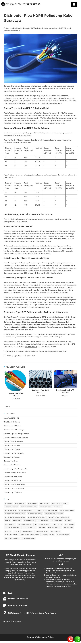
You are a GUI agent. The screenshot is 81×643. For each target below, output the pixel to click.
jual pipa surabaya (30, 527)
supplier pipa (55, 531)
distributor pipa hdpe (26, 510)
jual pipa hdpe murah (24, 524)
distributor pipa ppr (67, 510)
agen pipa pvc (44, 503)
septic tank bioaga (42, 531)
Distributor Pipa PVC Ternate (13, 492)
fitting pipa (17, 520)
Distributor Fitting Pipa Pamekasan (14, 484)
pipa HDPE (8, 101)
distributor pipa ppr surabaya (15, 513)
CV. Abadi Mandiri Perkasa (13, 317)
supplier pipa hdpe (11, 534)
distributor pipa (10, 510)
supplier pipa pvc (63, 534)
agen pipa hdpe (20, 503)
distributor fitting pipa (29, 506)
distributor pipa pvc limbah (54, 513)
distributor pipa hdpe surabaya (47, 510)
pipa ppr (8, 531)
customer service (31, 346)
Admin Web (31, 356)
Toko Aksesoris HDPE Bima (12, 426)
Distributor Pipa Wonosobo (12, 457)
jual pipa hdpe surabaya (42, 524)
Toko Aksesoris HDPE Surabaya (14, 430)
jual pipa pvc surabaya (12, 527)
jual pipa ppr (58, 524)
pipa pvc (16, 531)
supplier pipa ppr (48, 534)
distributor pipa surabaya (36, 517)
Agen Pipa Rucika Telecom (16, 395)
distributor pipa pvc (35, 513)
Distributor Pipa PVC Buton (12, 480)
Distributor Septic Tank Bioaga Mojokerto (16, 434)
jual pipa (68, 520)
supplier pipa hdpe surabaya (30, 534)
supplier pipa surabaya (12, 538)
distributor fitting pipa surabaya (51, 506)
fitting (7, 520)
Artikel (9, 356)
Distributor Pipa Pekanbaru (12, 465)
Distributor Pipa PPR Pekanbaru (14, 488)
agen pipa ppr (32, 503)
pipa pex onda (68, 527)
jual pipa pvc (69, 524)
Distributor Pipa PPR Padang (13, 476)
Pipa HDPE (18, 356)
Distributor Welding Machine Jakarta (15, 473)
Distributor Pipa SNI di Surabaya (40, 391)
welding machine (29, 538)
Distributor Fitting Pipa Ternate (13, 441)
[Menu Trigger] (74, 4)
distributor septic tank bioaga (59, 517)
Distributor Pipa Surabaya (12, 621)
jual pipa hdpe (10, 524)
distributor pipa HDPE (38, 317)
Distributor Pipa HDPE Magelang (14, 453)
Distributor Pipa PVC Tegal (12, 445)
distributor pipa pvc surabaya (15, 517)
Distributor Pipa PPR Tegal (12, 449)
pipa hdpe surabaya (54, 527)
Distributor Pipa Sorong (11, 461)
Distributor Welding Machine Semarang (16, 437)
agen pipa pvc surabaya (59, 503)
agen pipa (8, 503)
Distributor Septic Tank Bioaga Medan (15, 469)
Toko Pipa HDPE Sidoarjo (12, 422)
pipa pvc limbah (27, 531)
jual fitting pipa (43, 520)
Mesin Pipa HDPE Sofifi (11, 418)
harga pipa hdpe (29, 520)
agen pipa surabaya (11, 506)
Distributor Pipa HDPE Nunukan (65, 391)
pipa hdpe (42, 527)
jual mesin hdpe (56, 520)
